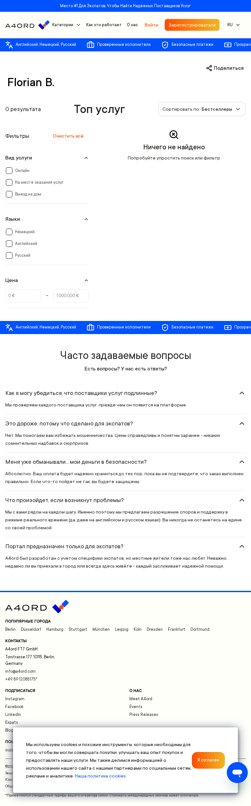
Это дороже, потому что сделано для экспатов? (69, 423)
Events (135, 706)
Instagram (15, 699)
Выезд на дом (28, 194)
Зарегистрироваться (192, 25)
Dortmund (200, 629)
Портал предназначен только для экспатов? (64, 546)
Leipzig (121, 629)
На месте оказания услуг (39, 182)
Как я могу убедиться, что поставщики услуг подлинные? (81, 393)
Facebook (14, 706)
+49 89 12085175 (21, 679)
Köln (138, 629)
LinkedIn (13, 714)
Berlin (10, 629)
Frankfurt (176, 629)
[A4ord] (27, 24)
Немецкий (25, 232)
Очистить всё (68, 136)
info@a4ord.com (20, 671)
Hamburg (54, 629)
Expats (11, 722)
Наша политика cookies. (101, 775)
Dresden (155, 629)
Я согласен (208, 760)
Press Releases (143, 714)
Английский (26, 243)
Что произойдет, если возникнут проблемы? (64, 500)
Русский (22, 255)
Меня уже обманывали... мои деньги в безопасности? (76, 462)
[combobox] (202, 109)
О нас (132, 25)
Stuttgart (78, 629)
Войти (151, 25)
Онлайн (22, 170)
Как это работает (104, 25)
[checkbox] (9, 170)
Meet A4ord (140, 699)
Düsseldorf (31, 629)
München (101, 629)
